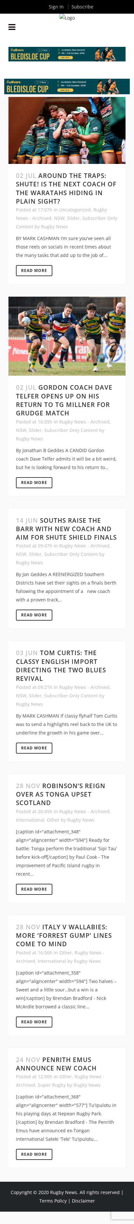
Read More (34, 270)
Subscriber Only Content (71, 430)
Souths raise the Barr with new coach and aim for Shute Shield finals (66, 529)
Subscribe (82, 7)
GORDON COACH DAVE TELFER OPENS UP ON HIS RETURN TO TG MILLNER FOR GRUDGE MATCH (64, 400)
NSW (59, 218)
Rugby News (54, 226)
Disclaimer (83, 1201)
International (30, 820)
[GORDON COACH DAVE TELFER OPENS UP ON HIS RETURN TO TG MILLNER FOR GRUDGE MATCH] (67, 336)
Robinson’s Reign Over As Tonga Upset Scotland (60, 794)
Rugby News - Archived (84, 422)
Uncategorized (75, 210)
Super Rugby (52, 1085)
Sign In (56, 7)
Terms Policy (53, 1201)
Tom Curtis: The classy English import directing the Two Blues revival (61, 666)
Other (53, 820)
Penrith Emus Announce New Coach (56, 1064)
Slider (73, 218)
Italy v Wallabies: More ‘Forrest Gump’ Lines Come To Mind (64, 935)
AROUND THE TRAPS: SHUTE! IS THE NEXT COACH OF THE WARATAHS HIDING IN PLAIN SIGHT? (66, 188)
